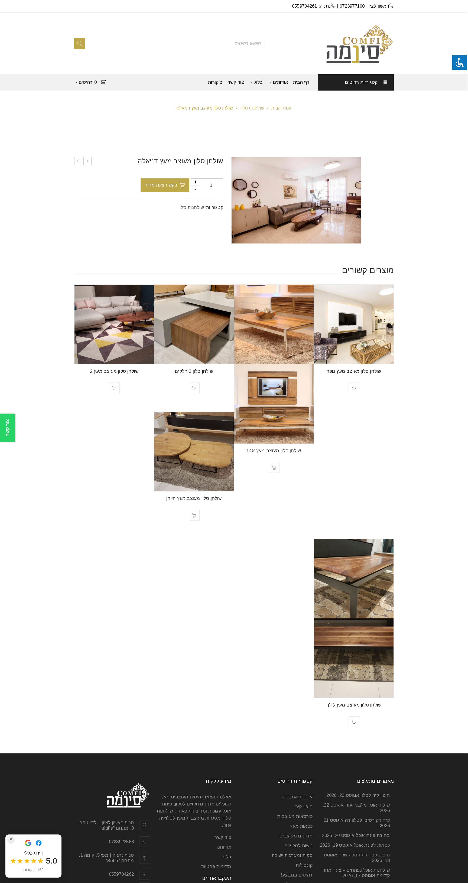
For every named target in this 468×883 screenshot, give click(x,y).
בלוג (227, 856)
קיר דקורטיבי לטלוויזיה (367, 820)
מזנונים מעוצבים (296, 836)
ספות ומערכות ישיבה (292, 855)
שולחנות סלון (252, 108)
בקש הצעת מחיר (161, 185)
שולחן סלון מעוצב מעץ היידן (194, 498)
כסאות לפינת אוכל (372, 845)
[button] (354, 388)
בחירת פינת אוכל (373, 835)
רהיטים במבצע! (297, 875)
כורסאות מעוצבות (295, 816)
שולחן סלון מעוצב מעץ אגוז (274, 450)
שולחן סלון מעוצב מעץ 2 (114, 371)
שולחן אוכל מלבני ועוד (367, 805)
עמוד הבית (281, 108)
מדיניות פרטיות (216, 866)
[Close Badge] (11, 839)
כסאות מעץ (301, 826)
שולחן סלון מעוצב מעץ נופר (354, 371)
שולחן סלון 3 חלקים (194, 371)
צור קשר (222, 837)
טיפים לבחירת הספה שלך (364, 855)
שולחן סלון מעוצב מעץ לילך (353, 705)
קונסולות (304, 865)
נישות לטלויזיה (299, 845)
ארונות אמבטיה (297, 796)
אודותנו (224, 847)
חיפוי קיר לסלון (375, 795)
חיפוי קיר (304, 806)
